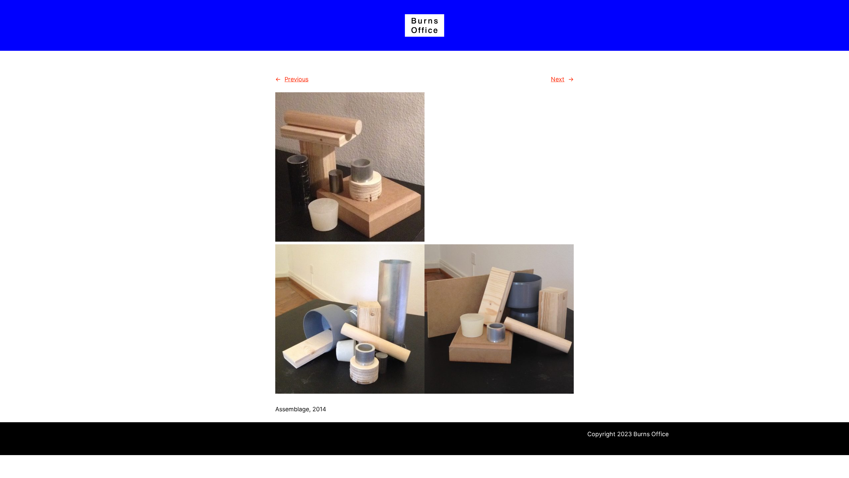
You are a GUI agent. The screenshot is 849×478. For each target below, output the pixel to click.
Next (557, 79)
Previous (296, 79)
